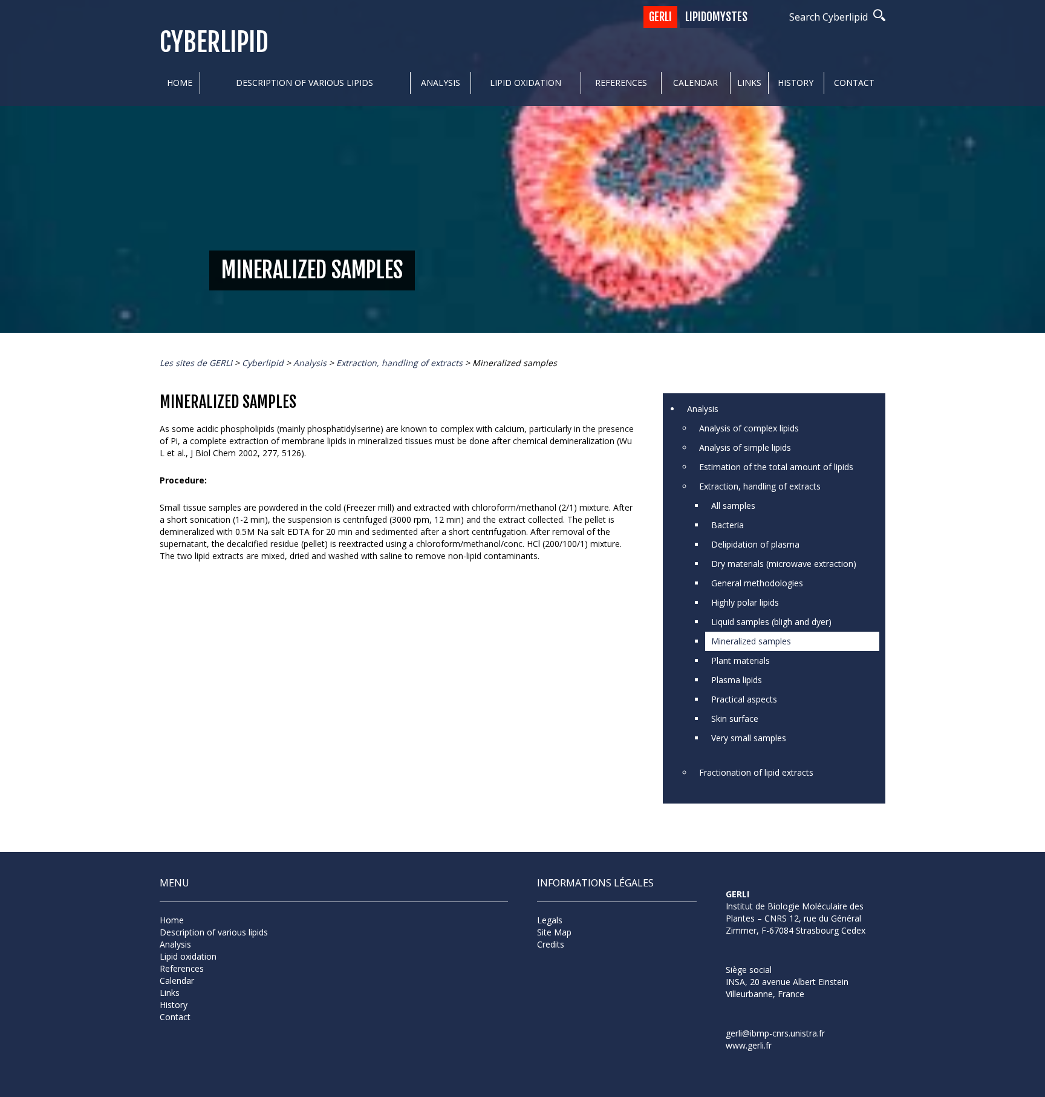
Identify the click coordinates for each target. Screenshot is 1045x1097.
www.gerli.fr (749, 1045)
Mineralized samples (751, 641)
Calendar (695, 82)
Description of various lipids (304, 82)
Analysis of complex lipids (749, 428)
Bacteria (727, 525)
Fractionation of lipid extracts (756, 772)
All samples (733, 505)
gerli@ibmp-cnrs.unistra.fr (775, 1033)
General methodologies (757, 583)
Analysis (440, 82)
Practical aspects (744, 699)
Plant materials (740, 660)
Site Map (554, 932)
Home (179, 82)
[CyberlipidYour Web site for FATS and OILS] (786, 952)
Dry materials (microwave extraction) (783, 563)
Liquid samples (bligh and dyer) (771, 621)
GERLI (660, 17)
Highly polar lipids (745, 602)
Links (749, 82)
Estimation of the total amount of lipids (776, 467)
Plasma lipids (736, 680)
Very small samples (748, 738)
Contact (854, 82)
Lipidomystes (716, 17)
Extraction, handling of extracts (760, 486)
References (621, 82)
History (795, 82)
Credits (550, 944)
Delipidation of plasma (755, 544)
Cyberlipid (214, 43)
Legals (549, 920)
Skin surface (734, 718)
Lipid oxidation (525, 82)
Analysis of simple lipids (745, 447)
